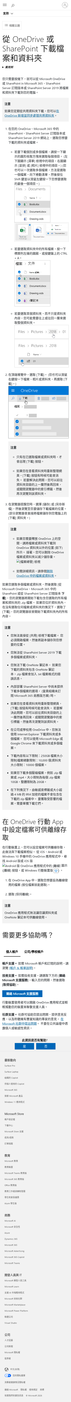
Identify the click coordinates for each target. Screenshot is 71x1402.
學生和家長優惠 (12, 1197)
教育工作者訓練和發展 (15, 1191)
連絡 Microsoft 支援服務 (22, 994)
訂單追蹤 (9, 1143)
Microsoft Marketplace (15, 1304)
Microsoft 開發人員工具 (15, 1280)
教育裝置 (9, 1167)
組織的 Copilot (11, 1077)
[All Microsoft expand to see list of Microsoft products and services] (4, 5)
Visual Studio (11, 1322)
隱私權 (23, 1389)
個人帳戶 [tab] (12, 952)
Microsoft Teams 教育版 (16, 1173)
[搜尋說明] (13, 5)
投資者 (8, 1358)
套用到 (9, 67)
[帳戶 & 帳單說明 (20, 968)
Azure (7, 1232)
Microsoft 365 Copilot (14, 1257)
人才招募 (9, 1340)
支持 (6, 13)
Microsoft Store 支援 (14, 1131)
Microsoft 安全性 (12, 1226)
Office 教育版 (11, 1185)
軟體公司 (9, 1316)
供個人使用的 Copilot (14, 1083)
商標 (42, 1389)
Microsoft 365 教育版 (14, 1179)
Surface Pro (10, 1065)
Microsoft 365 (11, 1089)
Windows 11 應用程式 (15, 1102)
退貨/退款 (9, 1137)
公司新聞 (9, 1346)
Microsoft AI (10, 1220)
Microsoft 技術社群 (13, 1298)
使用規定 (33, 1389)
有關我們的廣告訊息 (14, 1395)
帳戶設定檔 (10, 1119)
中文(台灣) (15, 1369)
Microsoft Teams (12, 1263)
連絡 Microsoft (11, 1389)
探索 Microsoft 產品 (14, 1095)
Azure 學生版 (11, 1203)
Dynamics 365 (11, 1238)
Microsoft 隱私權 (12, 1352)
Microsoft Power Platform (16, 1310)
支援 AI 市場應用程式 (14, 1292)
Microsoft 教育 (11, 1161)
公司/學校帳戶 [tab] (34, 952)
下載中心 (9, 1125)
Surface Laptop (11, 1071)
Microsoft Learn (12, 1286)
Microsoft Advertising (14, 1251)
